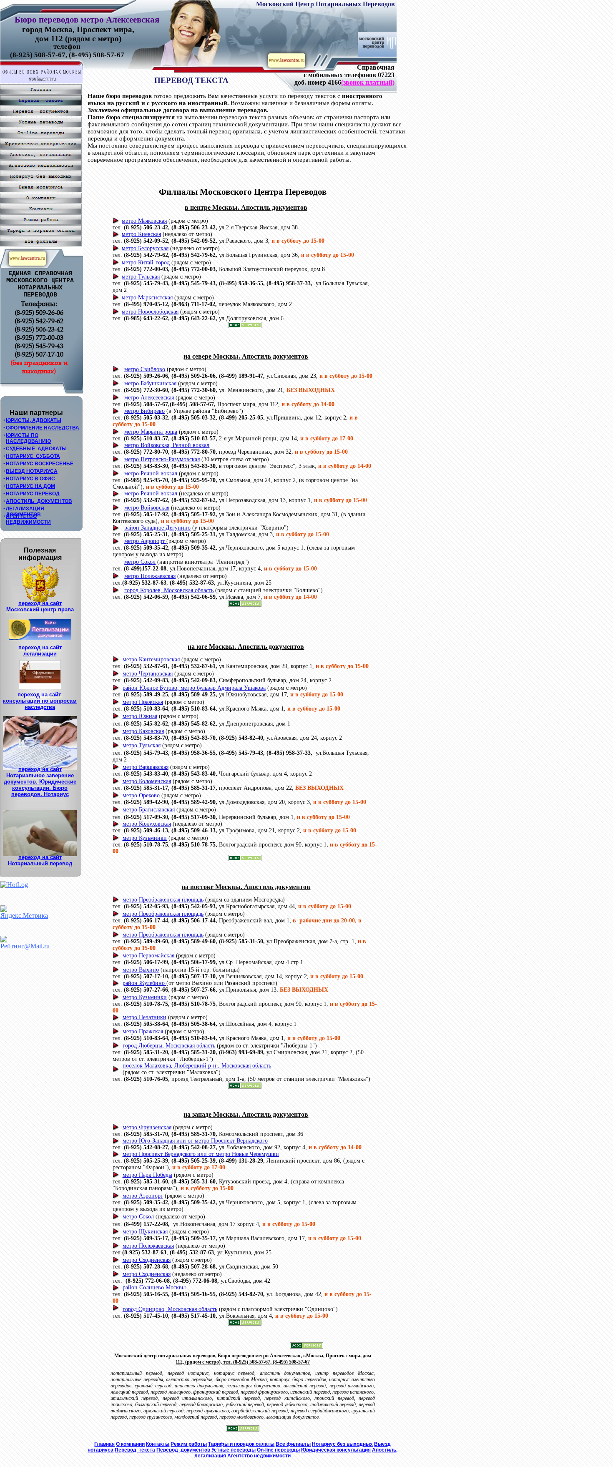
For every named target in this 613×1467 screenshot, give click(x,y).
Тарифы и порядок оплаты (241, 1444)
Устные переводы (233, 1450)
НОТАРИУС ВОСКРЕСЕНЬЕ (39, 464)
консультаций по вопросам (40, 701)
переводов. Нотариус (40, 794)
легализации (40, 654)
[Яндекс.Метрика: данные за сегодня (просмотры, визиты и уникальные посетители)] (24, 912)
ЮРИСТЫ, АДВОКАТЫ (33, 420)
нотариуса (100, 1450)
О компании (130, 1444)
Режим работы (189, 1444)
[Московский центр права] (286, 65)
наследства (40, 707)
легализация (210, 1456)
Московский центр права (40, 609)
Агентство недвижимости (259, 1456)
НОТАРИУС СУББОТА (33, 456)
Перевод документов (183, 1450)
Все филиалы (293, 1444)
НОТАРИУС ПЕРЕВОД (33, 494)
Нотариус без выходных (342, 1444)
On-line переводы (278, 1450)
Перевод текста (135, 1450)
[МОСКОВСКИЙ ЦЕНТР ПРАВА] (41, 80)
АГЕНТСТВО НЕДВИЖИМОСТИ (28, 519)
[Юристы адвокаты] (27, 263)
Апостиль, (384, 1450)
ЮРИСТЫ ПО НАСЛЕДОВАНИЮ (28, 438)
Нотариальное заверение (40, 775)
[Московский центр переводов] (377, 54)
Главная (104, 1444)
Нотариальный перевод (40, 863)
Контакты (157, 1444)
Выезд (382, 1444)
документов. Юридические (40, 782)
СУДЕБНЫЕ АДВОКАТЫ (36, 449)
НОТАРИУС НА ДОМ (30, 486)
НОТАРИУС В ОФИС (30, 479)
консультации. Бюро (40, 788)
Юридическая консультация (336, 1450)
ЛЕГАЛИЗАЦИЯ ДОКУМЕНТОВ (25, 511)
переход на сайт (40, 603)
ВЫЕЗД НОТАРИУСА (32, 471)
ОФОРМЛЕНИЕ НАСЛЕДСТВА (42, 428)
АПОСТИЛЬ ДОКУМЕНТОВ (39, 501)
